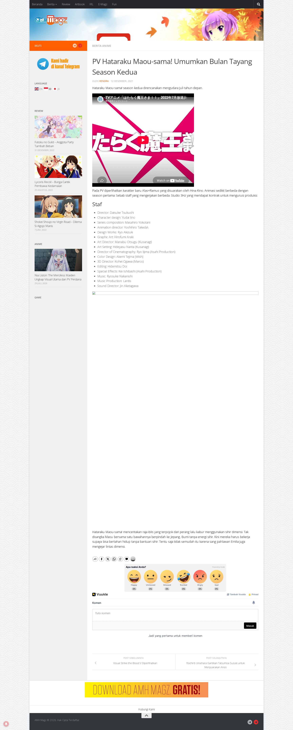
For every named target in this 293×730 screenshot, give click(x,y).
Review (66, 4)
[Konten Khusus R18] (80, 46)
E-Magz (102, 4)
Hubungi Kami (146, 709)
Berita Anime (101, 46)
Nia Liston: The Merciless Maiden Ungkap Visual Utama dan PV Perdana (58, 277)
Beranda (37, 4)
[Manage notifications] (6, 724)
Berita (50, 4)
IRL (91, 4)
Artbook (80, 4)
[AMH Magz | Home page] (51, 20)
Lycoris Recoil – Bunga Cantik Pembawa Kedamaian (52, 184)
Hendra (104, 81)
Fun (114, 4)
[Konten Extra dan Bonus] (75, 46)
